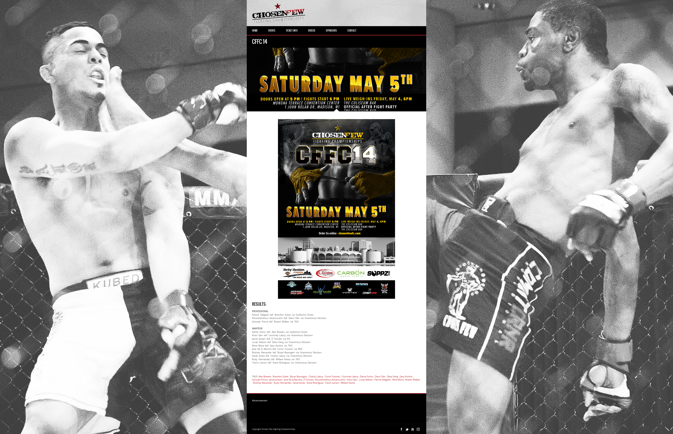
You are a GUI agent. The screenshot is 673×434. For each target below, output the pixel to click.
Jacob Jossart (275, 379)
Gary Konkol (406, 376)
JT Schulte (309, 379)
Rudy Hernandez (282, 382)
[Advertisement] (316, 410)
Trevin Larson (332, 382)
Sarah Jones (299, 382)
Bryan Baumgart (298, 376)
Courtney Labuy (350, 376)
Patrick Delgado (382, 379)
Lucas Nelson (366, 379)
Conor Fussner (332, 376)
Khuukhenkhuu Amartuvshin (330, 379)
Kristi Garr (352, 379)
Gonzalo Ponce (260, 379)
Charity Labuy (316, 376)
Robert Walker (412, 379)
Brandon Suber (280, 376)
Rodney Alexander (262, 382)
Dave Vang (392, 376)
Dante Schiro (366, 376)
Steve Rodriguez (315, 382)
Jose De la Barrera (293, 379)
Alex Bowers (265, 376)
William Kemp (348, 382)
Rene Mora (398, 379)
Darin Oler (380, 376)
